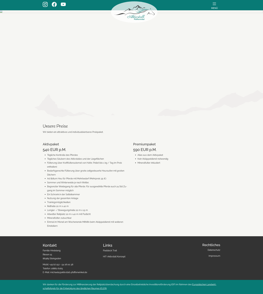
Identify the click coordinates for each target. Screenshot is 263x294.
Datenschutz (214, 250)
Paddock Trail (110, 250)
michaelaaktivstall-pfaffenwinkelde (68, 272)
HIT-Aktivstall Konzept (114, 256)
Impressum (214, 256)
